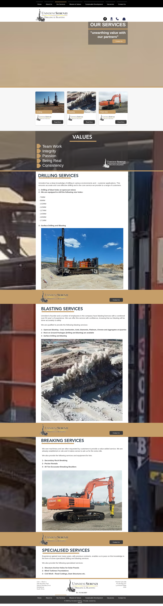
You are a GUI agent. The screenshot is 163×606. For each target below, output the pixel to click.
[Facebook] (105, 19)
